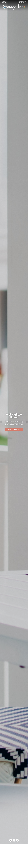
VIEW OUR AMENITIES (14, 429)
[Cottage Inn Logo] (14, 7)
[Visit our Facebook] (10, 841)
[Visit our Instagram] (17, 841)
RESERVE (22, 2)
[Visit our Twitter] (14, 841)
